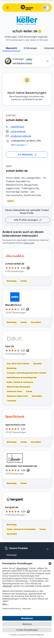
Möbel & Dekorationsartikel (18, 387)
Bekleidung (11, 281)
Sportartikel (36, 322)
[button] (7, 7)
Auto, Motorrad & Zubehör (18, 363)
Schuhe (10, 201)
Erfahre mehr (28, 243)
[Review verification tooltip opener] (40, 31)
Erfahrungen (30, 48)
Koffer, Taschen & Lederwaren (20, 382)
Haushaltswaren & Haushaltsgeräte (22, 377)
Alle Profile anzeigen (26, 219)
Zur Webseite (25, 154)
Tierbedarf (11, 401)
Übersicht (11, 48)
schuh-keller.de (18, 131)
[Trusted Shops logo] (27, 7)
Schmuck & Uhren (14, 391)
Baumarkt (37, 363)
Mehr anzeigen (18, 145)
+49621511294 (17, 127)
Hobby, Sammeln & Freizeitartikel (21, 529)
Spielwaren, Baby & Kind (17, 396)
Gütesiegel (11, 555)
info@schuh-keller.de (21, 136)
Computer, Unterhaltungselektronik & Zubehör (26, 373)
